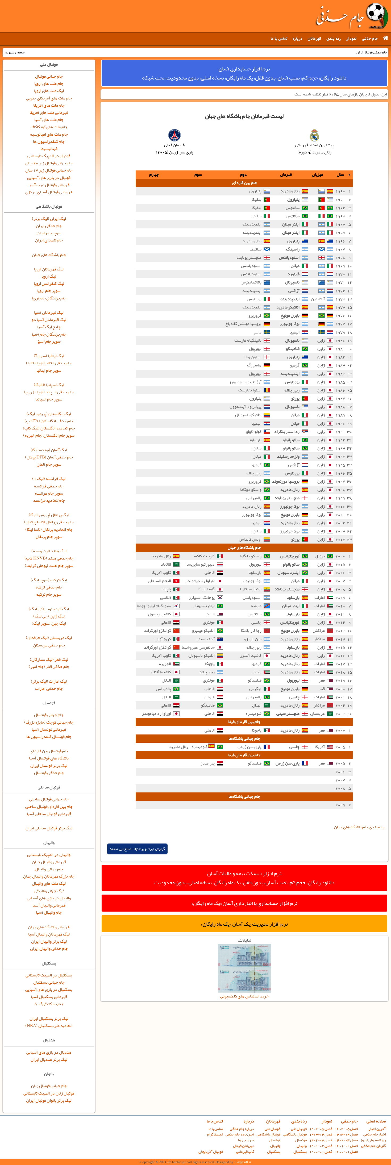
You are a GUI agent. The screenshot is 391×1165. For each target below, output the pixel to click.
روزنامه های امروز (373, 1140)
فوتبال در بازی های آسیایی (48, 177)
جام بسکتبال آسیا (48, 1004)
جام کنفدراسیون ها (49, 141)
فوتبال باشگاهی (295, 1134)
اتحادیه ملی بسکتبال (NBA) (48, 1025)
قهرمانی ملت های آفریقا (49, 112)
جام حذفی (370, 38)
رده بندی (333, 38)
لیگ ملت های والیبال (49, 883)
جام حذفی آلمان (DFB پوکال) (49, 457)
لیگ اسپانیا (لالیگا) (49, 385)
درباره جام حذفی (242, 1129)
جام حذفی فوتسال (49, 773)
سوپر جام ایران (49, 233)
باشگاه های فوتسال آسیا (49, 758)
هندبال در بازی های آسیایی (48, 1052)
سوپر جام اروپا (48, 290)
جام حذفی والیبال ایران (49, 948)
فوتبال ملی (299, 1129)
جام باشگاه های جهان (49, 254)
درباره (297, 38)
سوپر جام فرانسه (49, 493)
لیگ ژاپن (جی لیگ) (49, 616)
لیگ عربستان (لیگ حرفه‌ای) (49, 637)
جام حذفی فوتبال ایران (351, 16)
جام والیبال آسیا (49, 912)
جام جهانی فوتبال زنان (49, 1086)
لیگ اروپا (48, 276)
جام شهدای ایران (49, 240)
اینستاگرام (215, 1134)
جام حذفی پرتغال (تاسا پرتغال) (49, 522)
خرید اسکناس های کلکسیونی (244, 996)
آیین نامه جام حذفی (240, 1134)
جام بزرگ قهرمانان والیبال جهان (48, 876)
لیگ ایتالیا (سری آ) (49, 356)
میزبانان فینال (243, 1146)
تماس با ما (279, 38)
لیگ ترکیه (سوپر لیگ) (49, 580)
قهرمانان (314, 38)
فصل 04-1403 (346, 1134)
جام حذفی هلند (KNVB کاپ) (48, 558)
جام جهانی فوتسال (49, 715)
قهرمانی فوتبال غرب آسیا (48, 185)
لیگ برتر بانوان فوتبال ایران (49, 1100)
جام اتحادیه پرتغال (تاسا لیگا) (49, 529)
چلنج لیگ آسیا (49, 327)
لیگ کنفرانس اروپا (49, 283)
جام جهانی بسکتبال (49, 982)
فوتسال (301, 1140)
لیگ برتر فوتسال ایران (48, 765)
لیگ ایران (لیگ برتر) (49, 218)
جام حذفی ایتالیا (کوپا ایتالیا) (49, 363)
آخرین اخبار (377, 1129)
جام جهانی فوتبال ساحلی (49, 799)
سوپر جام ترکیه (48, 594)
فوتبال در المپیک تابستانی (48, 156)
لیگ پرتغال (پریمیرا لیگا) (49, 515)
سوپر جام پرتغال (49, 536)
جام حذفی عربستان (49, 645)
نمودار (351, 38)
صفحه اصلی (376, 1121)
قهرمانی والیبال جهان (49, 862)
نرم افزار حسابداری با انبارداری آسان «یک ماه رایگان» (244, 903)
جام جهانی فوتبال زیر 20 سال (49, 163)
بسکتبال (300, 1151)
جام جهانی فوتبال (49, 76)
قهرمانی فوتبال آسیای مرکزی (48, 192)
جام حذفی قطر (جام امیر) (49, 666)
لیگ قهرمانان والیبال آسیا (49, 934)
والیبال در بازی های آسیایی (49, 898)
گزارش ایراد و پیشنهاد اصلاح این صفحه (137, 849)
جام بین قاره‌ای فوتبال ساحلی (49, 806)
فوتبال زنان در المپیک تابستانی (48, 1093)
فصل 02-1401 (346, 1146)
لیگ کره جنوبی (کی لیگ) (49, 609)
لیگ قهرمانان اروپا (49, 269)
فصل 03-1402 (346, 1140)
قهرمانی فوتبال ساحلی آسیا (49, 813)
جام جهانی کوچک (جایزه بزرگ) (48, 722)
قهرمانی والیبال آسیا (48, 905)
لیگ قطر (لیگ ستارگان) (49, 659)
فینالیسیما (48, 148)
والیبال (302, 1146)
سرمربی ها (246, 1140)
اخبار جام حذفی (374, 1134)
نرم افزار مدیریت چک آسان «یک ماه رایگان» (244, 923)
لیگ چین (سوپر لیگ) (49, 623)
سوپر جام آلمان (49, 464)
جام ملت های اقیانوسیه (49, 134)
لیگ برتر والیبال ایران (49, 941)
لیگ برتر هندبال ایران (49, 1059)
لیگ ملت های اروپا (49, 90)
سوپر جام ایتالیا (48, 370)
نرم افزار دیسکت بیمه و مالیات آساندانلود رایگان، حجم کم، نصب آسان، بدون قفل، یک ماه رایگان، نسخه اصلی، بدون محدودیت (244, 878)
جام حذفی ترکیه (49, 587)
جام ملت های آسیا (48, 119)
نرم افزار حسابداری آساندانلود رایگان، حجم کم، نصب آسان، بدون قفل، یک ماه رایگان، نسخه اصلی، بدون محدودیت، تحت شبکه (244, 73)
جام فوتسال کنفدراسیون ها (48, 736)
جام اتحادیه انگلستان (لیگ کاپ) (49, 428)
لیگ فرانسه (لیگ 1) (48, 478)
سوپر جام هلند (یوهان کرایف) (49, 565)
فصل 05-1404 (346, 1129)
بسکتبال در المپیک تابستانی (49, 975)
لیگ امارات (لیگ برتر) (49, 681)
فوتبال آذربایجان (210, 1151)
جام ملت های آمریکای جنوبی (49, 98)
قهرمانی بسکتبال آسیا (49, 996)
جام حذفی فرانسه (49, 486)
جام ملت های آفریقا (49, 105)
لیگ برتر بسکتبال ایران (49, 1018)
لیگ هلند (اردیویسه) (48, 551)
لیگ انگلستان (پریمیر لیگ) (49, 414)
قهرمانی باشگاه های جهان (48, 927)
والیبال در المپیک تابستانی (48, 854)
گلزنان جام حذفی (373, 1146)
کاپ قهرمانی (245, 1151)
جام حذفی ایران (49, 226)
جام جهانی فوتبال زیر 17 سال (49, 170)
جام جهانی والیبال (49, 869)
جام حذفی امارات (49, 688)
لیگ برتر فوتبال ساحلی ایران (49, 828)
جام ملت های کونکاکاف (49, 127)
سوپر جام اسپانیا (48, 399)
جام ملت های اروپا (48, 83)
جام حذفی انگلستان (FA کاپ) (48, 421)
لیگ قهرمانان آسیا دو (49, 319)
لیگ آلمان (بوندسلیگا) (49, 450)
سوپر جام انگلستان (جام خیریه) (48, 435)
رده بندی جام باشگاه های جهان (359, 827)
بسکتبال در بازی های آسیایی (48, 989)
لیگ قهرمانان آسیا (49, 312)
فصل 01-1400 (346, 1151)
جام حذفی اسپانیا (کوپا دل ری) (49, 392)
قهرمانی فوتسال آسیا (49, 729)
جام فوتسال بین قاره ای (49, 751)
